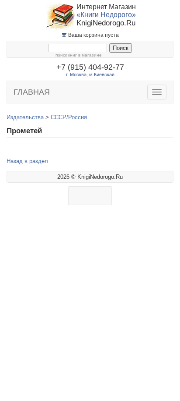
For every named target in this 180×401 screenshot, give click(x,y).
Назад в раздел (27, 161)
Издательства (25, 117)
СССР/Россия (69, 117)
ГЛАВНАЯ (32, 92)
